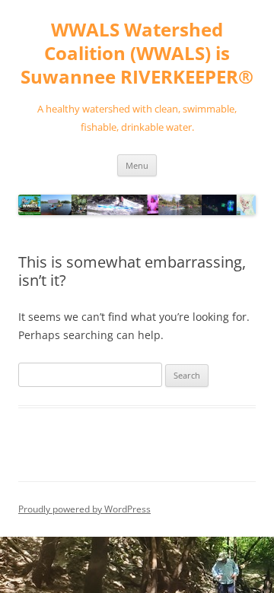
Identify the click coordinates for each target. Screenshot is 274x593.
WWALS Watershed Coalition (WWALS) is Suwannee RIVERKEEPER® (137, 53)
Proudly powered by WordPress (84, 509)
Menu (137, 165)
